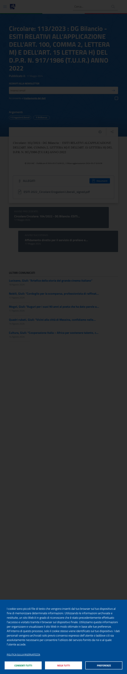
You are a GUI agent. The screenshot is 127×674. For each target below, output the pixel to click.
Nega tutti (63, 665)
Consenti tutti (23, 665)
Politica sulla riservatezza (23, 654)
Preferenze (104, 665)
